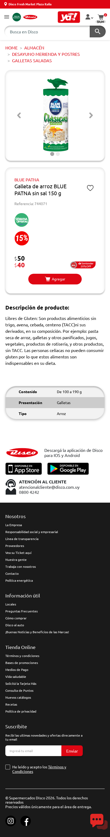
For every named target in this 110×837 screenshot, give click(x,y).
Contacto (12, 573)
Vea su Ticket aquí (18, 552)
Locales (10, 604)
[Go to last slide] (19, 115)
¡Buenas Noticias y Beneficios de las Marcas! (37, 631)
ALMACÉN (34, 47)
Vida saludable (15, 676)
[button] (6, 17)
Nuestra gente (16, 559)
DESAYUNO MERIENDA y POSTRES (46, 54)
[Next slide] (91, 115)
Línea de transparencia (21, 538)
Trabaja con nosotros (20, 566)
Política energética (19, 580)
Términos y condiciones (22, 655)
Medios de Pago (16, 669)
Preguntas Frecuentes (21, 611)
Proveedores (14, 545)
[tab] (52, 154)
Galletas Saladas (32, 60)
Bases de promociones (21, 662)
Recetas (11, 704)
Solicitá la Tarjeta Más (20, 683)
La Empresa (13, 524)
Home (11, 47)
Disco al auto (14, 625)
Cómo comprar (16, 618)
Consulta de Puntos (19, 690)
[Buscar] (98, 31)
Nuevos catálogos (18, 697)
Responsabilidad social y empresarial (31, 531)
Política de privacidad (20, 711)
